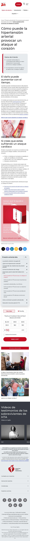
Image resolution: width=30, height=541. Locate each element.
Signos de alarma (7, 10)
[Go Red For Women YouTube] (25, 500)
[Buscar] (24, 4)
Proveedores (5, 523)
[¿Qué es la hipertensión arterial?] (27, 263)
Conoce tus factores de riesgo (11, 269)
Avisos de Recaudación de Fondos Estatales (18, 523)
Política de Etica (22, 518)
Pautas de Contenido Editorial (20, 521)
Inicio (2, 20)
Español (14, 13)
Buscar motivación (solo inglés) (12, 238)
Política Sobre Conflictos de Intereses (10, 519)
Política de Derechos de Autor (11, 518)
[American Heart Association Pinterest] (20, 505)
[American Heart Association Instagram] (10, 500)
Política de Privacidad (20, 512)
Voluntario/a (17, 10)
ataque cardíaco (24, 114)
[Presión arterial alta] (26, 257)
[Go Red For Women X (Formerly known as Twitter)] (20, 500)
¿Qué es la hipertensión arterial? (12, 263)
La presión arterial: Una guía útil (11, 261)
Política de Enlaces (24, 519)
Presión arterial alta (10, 20)
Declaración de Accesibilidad (15, 516)
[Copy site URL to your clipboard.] (21, 249)
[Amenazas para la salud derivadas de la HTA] (27, 272)
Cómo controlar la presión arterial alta (13, 300)
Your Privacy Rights (15, 527)
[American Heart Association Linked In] (15, 505)
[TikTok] (10, 505)
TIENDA (25, 10)
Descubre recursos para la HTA (11, 303)
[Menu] (27, 4)
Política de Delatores (7, 521)
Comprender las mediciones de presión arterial (14, 266)
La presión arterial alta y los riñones (13, 284)
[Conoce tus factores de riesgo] (27, 269)
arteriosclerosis (17, 101)
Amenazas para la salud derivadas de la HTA (13, 272)
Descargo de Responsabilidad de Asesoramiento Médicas (15, 514)
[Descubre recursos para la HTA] (27, 303)
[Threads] (15, 500)
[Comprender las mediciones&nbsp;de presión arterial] (27, 266)
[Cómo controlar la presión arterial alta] (27, 300)
